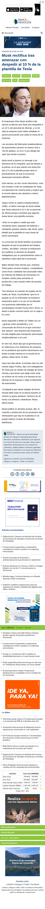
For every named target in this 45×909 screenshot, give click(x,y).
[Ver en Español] (43, 2)
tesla (15, 80)
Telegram (7, 461)
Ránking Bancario (8, 827)
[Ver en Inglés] (40, 2)
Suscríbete (25, 28)
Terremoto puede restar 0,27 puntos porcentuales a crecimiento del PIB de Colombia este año (23, 720)
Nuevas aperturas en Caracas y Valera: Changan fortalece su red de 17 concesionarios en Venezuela (23, 568)
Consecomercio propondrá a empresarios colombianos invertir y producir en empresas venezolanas (21, 549)
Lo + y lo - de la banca (10, 838)
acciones (16, 76)
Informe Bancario (8, 832)
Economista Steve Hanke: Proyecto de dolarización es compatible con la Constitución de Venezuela (22, 673)
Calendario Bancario (9, 843)
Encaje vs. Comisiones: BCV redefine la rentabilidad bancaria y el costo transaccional (21, 655)
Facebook (30, 461)
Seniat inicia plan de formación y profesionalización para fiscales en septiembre (22, 559)
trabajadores (24, 80)
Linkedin (10, 884)
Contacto (35, 28)
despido (36, 76)
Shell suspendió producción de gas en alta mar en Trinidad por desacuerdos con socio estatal (22, 663)
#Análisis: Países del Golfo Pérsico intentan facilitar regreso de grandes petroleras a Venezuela (21, 635)
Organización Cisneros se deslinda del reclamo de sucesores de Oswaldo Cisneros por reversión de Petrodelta (23, 539)
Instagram (15, 461)
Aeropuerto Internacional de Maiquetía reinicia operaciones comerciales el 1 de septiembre (21, 728)
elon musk (6, 80)
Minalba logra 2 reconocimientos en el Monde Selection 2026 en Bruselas (21, 577)
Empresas (6, 76)
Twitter (22, 461)
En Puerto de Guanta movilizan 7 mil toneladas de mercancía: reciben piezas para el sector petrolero (22, 738)
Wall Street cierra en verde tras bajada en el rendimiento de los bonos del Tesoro (20, 747)
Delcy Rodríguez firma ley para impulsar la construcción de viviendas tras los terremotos (21, 766)
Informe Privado (12, 28)
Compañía (26, 76)
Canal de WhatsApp (26, 459)
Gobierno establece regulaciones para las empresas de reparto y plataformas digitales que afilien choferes (22, 587)
